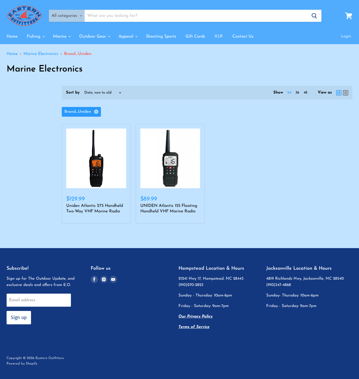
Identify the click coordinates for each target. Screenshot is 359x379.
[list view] (345, 92)
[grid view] (338, 92)
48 (305, 93)
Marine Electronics (40, 54)
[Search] (314, 16)
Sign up (19, 317)
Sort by (73, 93)
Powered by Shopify (22, 363)
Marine (60, 36)
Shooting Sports (161, 36)
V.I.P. (218, 36)
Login (346, 36)
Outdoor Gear (93, 36)
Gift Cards (195, 36)
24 (289, 93)
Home (12, 36)
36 (297, 93)
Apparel (127, 36)
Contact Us (243, 36)
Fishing (34, 36)
